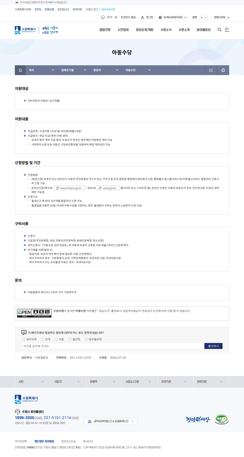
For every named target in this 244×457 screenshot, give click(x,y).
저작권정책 (21, 441)
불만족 (76, 339)
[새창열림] (34, 314)
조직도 (37, 9)
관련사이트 (220, 17)
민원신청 (49, 9)
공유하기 (211, 70)
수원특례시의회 (23, 9)
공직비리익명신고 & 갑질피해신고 (111, 421)
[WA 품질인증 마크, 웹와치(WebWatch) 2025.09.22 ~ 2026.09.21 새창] (221, 419)
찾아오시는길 (68, 441)
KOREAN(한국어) (173, 17)
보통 (61, 339)
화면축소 (206, 17)
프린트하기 (223, 70)
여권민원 (77, 9)
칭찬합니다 (63, 9)
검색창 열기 (219, 29)
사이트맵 (227, 29)
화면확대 (201, 17)
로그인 (149, 17)
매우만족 (31, 339)
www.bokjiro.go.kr (70, 188)
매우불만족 (95, 339)
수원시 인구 (100, 9)
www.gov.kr (109, 188)
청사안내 (88, 441)
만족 (47, 339)
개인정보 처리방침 (44, 441)
